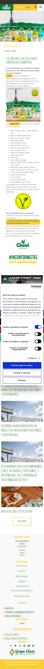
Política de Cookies (20, 662)
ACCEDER (22, 624)
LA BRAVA (22, 544)
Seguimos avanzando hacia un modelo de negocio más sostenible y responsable (21, 390)
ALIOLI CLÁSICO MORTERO (22, 541)
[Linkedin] (24, 646)
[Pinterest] (33, 646)
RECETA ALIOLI (22, 571)
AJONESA (22, 553)
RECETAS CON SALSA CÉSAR (22, 596)
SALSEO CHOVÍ (22, 582)
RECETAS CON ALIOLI (22, 566)
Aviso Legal (9, 662)
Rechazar (22, 380)
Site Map (31, 662)
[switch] (38, 334)
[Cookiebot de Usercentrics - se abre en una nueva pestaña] (31, 286)
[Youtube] (29, 646)
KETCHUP (22, 556)
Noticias (17, 46)
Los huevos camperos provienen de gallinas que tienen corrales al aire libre (22, 222)
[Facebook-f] (11, 646)
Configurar (32, 358)
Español (20, 7)
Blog (36, 662)
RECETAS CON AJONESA (22, 576)
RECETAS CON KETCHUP (22, 586)
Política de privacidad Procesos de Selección (22, 664)
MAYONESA (22, 550)
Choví (9, 76)
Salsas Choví (14, 124)
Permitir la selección (22, 373)
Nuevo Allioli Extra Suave (17, 512)
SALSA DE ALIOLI (22, 547)
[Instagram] (20, 646)
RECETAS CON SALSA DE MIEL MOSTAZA (22, 591)
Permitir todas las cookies (22, 365)
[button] (35, 6)
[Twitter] (15, 646)
